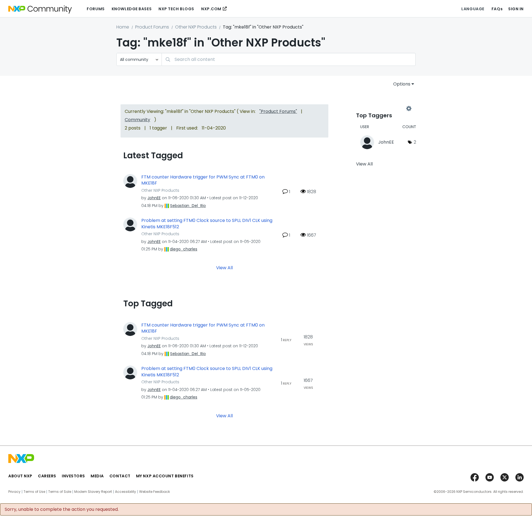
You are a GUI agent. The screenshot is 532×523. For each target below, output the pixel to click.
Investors (73, 476)
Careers (47, 476)
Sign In (516, 9)
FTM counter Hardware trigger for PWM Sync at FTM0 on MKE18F (203, 180)
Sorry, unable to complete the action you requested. (62, 509)
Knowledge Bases (132, 9)
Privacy (14, 491)
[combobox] (289, 59)
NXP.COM (211, 9)
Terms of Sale (59, 491)
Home (122, 27)
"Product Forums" (278, 111)
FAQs (497, 9)
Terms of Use (34, 491)
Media (97, 476)
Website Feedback (154, 491)
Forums (95, 9)
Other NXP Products (196, 27)
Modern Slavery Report (93, 491)
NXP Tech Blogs (176, 9)
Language (472, 9)
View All (224, 267)
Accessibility (125, 491)
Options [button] (401, 84)
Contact (120, 476)
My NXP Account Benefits (165, 476)
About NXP (20, 476)
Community (137, 119)
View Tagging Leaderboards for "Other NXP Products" (382, 108)
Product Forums (152, 27)
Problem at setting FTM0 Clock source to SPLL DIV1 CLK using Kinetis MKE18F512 (206, 224)
